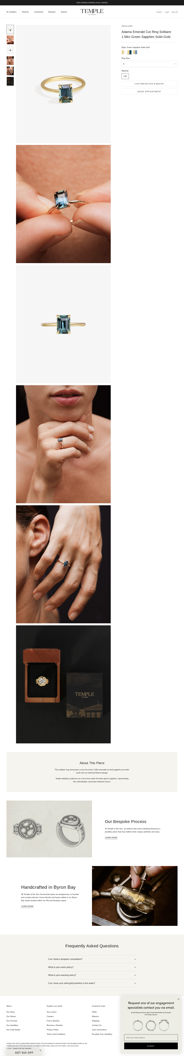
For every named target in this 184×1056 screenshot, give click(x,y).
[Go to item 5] (10, 71)
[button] (24, 1052)
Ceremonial (38, 12)
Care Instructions (99, 1030)
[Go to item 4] (10, 60)
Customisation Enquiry (149, 84)
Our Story (10, 1012)
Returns (95, 1016)
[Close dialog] (178, 999)
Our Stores (11, 1016)
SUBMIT (151, 1046)
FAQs (94, 1012)
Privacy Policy (52, 1030)
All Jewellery (11, 12)
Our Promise (11, 1021)
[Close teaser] (40, 1050)
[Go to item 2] (10, 40)
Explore (64, 12)
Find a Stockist (53, 1021)
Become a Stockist (55, 1025)
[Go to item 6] (10, 81)
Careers (50, 1016)
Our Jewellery (12, 1025)
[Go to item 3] (10, 50)
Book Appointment (149, 92)
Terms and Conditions (56, 1034)
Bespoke (51, 12)
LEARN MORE (111, 837)
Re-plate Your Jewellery (102, 1034)
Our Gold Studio (13, 1030)
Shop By (25, 12)
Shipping (95, 1021)
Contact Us (96, 1025)
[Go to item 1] (10, 29)
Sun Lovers (51, 1012)
